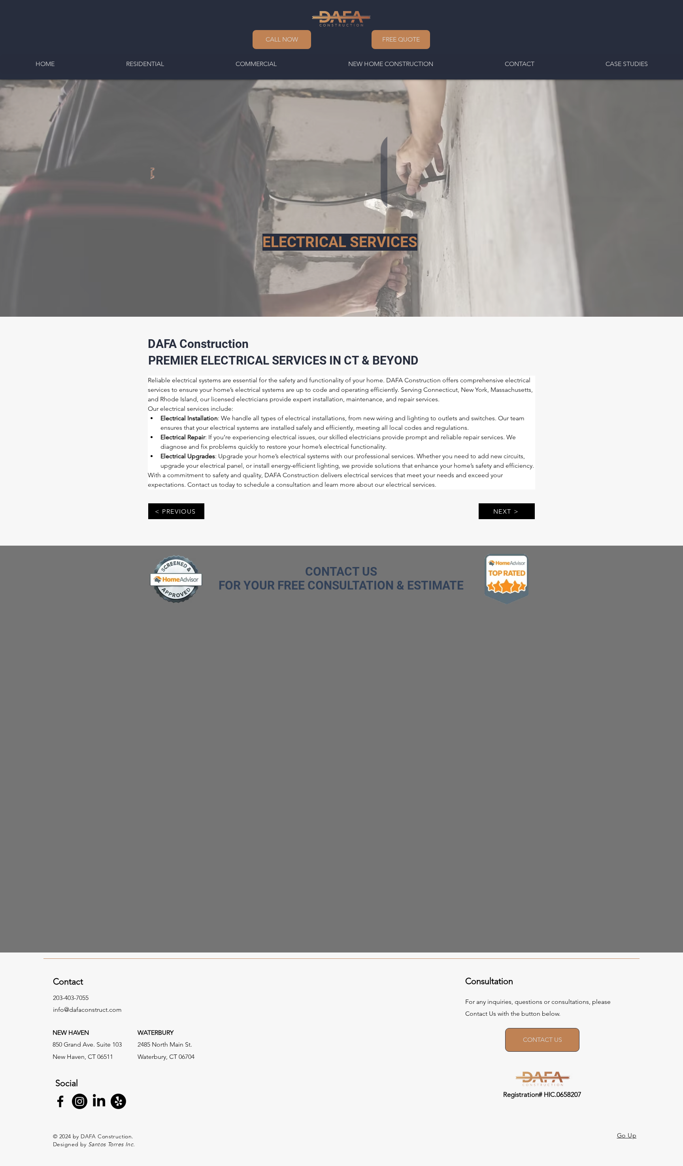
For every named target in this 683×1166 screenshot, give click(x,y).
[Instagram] (79, 1101)
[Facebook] (60, 1101)
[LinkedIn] (99, 1101)
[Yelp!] (118, 1101)
